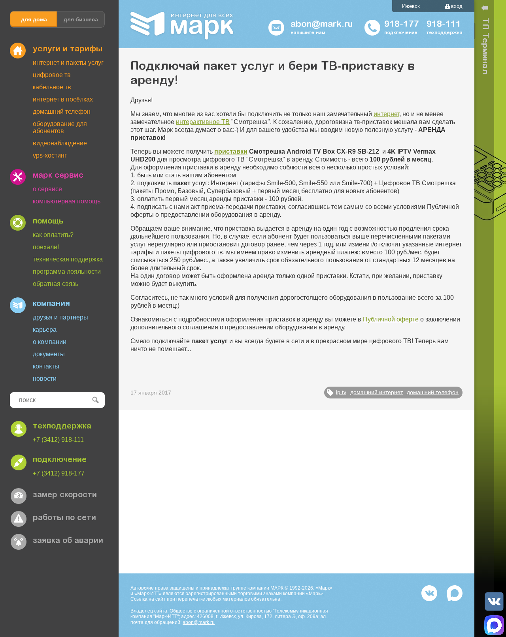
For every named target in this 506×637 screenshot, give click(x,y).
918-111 (444, 25)
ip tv (341, 392)
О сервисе (47, 189)
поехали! (46, 247)
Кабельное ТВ (52, 87)
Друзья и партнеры (60, 317)
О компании (49, 341)
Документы (49, 354)
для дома (34, 19)
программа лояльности (67, 271)
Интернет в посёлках (63, 99)
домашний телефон (433, 392)
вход (457, 6)
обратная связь (55, 283)
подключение (60, 460)
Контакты (46, 366)
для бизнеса (81, 19)
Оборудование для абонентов (60, 127)
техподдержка (62, 426)
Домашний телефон (62, 111)
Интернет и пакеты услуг (68, 62)
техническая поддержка (68, 259)
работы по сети (64, 518)
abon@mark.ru (199, 622)
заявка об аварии (68, 541)
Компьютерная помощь (66, 201)
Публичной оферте (391, 319)
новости (45, 378)
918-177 (401, 25)
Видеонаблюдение (60, 143)
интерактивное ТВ (203, 121)
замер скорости (65, 495)
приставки (230, 151)
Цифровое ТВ (52, 74)
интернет (386, 114)
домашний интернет (376, 392)
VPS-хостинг (50, 155)
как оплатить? (53, 234)
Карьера (45, 329)
